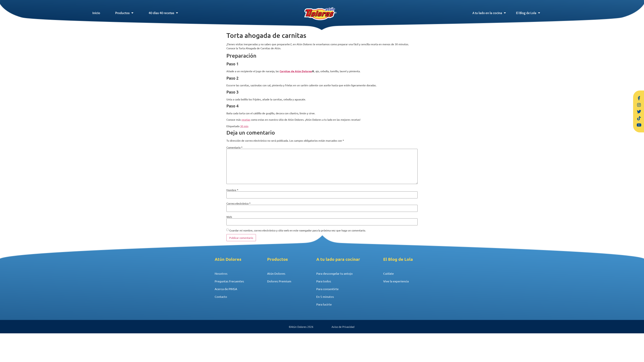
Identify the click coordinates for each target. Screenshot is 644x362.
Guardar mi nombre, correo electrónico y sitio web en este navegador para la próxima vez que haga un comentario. (297, 230)
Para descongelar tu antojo (334, 273)
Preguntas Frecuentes (229, 281)
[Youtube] (639, 125)
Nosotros (221, 273)
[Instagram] (639, 105)
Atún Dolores (276, 273)
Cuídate (388, 273)
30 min (244, 126)
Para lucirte (324, 304)
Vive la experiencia (396, 281)
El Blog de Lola (526, 13)
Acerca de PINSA (226, 289)
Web (229, 216)
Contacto (221, 296)
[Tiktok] (639, 118)
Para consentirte (327, 289)
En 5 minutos (325, 296)
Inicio (96, 13)
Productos (122, 13)
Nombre (232, 190)
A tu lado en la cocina (487, 13)
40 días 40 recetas (161, 13)
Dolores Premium (279, 281)
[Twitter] (639, 111)
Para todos (323, 281)
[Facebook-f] (639, 98)
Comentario (234, 147)
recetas (245, 119)
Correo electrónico (238, 203)
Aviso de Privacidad (343, 326)
